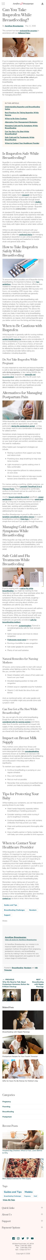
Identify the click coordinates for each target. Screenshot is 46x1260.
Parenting (6, 1106)
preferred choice (25, 234)
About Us (7, 1214)
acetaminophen (25, 626)
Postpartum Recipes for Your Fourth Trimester (20, 1056)
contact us (6, 898)
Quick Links (8, 1208)
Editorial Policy (24, 33)
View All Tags (9, 1200)
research (25, 195)
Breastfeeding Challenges (14, 910)
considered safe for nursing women (16, 722)
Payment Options (11, 1227)
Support (7, 915)
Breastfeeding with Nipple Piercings (16, 1032)
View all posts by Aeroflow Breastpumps (21, 940)
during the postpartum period (23, 426)
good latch (39, 499)
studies (38, 202)
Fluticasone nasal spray (16, 640)
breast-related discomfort (19, 497)
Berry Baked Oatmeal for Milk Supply (16, 1178)
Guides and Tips (10, 905)
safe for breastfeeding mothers (19, 621)
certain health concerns (11, 339)
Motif (35, 1196)
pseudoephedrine (32, 751)
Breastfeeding (17, 968)
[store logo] (23, 4)
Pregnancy (6, 1101)
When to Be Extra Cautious (16, 118)
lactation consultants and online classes (18, 517)
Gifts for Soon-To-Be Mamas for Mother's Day (20, 1081)
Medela (29, 1192)
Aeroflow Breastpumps (14, 26)
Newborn (32, 910)
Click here (24, 519)
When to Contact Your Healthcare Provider (22, 143)
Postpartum (7, 1117)
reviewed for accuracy (28, 31)
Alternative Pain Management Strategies (21, 122)
